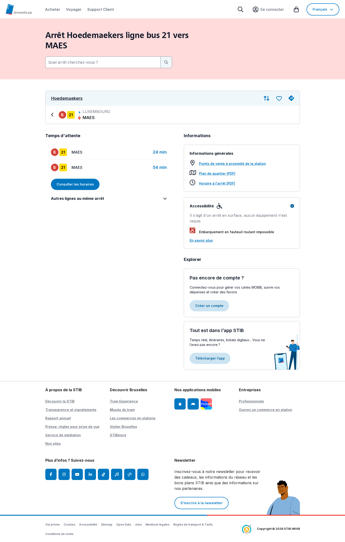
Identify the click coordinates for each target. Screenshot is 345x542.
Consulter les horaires (75, 184)
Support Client (100, 9)
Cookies (69, 524)
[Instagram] (64, 474)
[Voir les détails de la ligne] (53, 114)
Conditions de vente (59, 534)
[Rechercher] (240, 9)
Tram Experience (124, 401)
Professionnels (251, 401)
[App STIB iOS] (180, 404)
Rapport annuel (58, 418)
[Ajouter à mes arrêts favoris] (279, 98)
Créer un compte (209, 306)
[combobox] (103, 62)
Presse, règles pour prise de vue (72, 427)
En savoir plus (201, 240)
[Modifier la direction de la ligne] (266, 98)
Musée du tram (122, 410)
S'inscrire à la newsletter (201, 503)
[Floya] (206, 404)
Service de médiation (63, 435)
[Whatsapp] (143, 474)
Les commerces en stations (133, 418)
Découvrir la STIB (59, 401)
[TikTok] (103, 474)
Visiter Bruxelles (123, 427)
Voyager (74, 9)
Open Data (123, 524)
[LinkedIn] (90, 474)
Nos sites (53, 443)
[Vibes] (116, 474)
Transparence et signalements (70, 410)
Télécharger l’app (210, 358)
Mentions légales (157, 524)
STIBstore (118, 435)
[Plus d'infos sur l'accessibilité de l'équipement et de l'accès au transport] (292, 206)
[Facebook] (51, 474)
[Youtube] (77, 474)
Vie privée (52, 524)
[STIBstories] (129, 474)
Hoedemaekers (67, 98)
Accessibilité (88, 524)
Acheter (52, 9)
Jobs (138, 524)
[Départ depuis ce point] (291, 98)
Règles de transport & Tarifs (193, 524)
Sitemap (106, 524)
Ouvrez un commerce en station (265, 410)
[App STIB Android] (193, 404)
